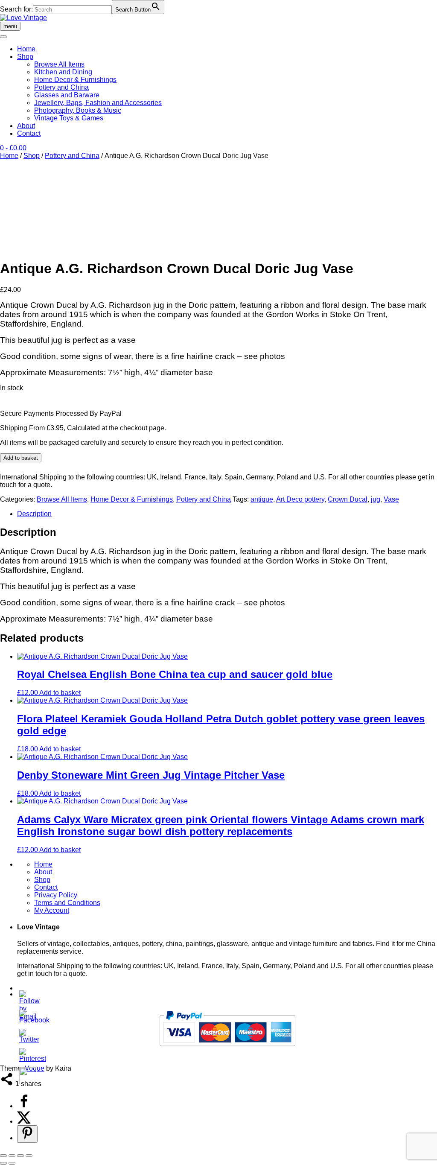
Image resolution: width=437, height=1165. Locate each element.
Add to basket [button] (60, 692)
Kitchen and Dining (63, 72)
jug (375, 499)
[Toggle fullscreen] (12, 1155)
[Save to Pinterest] (27, 1134)
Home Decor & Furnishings (75, 79)
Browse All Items (59, 64)
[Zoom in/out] (3, 1155)
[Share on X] (24, 1121)
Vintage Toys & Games (68, 118)
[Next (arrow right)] (12, 1163)
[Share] (20, 1155)
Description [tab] (34, 513)
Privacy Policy (55, 895)
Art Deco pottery (300, 499)
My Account (51, 910)
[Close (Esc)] (29, 1155)
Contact (29, 133)
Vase (391, 499)
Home (26, 49)
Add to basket (20, 458)
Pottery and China (61, 87)
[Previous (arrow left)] (3, 1163)
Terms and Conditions (67, 902)
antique (262, 499)
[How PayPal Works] (227, 1049)
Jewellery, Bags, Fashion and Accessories (98, 102)
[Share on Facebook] (24, 1106)
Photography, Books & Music (77, 110)
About (26, 125)
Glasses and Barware (66, 95)
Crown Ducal (347, 499)
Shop (25, 56)
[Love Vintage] (23, 17)
